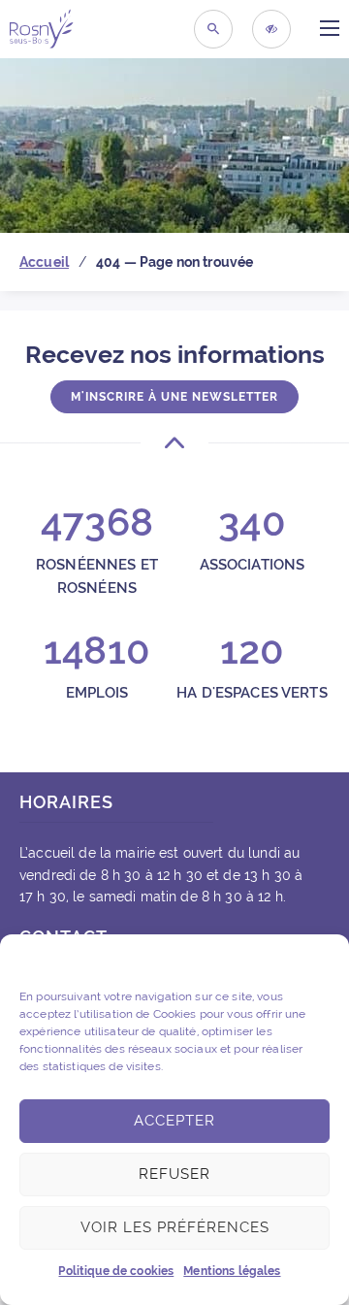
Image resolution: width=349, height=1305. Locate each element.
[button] (320, 958)
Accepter (174, 1120)
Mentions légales (231, 1271)
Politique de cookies (116, 1271)
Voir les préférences (175, 1227)
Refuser (174, 1174)
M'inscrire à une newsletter (174, 397)
